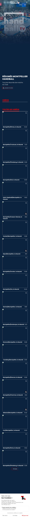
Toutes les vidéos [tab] (10, 109)
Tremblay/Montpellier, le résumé (13, 360)
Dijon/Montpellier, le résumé (11, 254)
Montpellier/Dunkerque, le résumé (13, 324)
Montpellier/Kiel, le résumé (11, 180)
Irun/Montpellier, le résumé (11, 430)
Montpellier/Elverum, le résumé (12, 377)
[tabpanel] (15, 289)
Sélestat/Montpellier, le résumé (12, 412)
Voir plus (15, 469)
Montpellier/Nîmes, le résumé (12, 127)
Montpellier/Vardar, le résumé (12, 271)
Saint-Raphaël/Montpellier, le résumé (12, 198)
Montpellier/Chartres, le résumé (13, 395)
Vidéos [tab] (5, 100)
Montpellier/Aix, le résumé (11, 289)
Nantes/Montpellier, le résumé (12, 307)
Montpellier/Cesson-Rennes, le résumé (12, 217)
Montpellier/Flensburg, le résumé (13, 162)
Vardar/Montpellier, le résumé (12, 236)
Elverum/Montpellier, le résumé (12, 342)
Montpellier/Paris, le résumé (11, 448)
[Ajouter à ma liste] (26, 113)
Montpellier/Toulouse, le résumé (13, 144)
